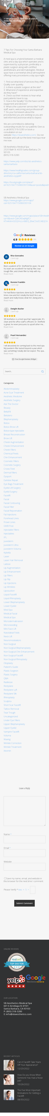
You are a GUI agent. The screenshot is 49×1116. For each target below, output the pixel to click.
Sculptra (7, 701)
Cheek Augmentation (14, 442)
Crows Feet (9, 468)
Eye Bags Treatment (13, 484)
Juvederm (8, 541)
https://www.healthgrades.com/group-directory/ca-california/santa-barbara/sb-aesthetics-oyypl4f (23, 173)
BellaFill (7, 411)
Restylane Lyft (10, 689)
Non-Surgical (10, 644)
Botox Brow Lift (11, 426)
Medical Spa (9, 617)
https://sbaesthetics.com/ (24, 134)
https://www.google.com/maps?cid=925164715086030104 (19, 202)
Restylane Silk (10, 693)
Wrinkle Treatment (12, 746)
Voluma (7, 735)
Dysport (7, 476)
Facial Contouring (12, 503)
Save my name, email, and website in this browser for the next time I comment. (24, 880)
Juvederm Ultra (11, 545)
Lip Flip (7, 579)
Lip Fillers (8, 575)
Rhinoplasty (9, 697)
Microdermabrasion (13, 621)
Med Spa (8, 609)
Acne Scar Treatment (14, 392)
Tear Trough (9, 712)
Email (7, 847)
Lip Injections (10, 583)
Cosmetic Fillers (11, 461)
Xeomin (7, 750)
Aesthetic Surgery (12, 400)
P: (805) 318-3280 (13, 1011)
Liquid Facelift (10, 594)
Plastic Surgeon (11, 670)
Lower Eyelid (10, 606)
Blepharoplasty (11, 419)
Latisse (7, 564)
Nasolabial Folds (11, 632)
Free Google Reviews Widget (25, 359)
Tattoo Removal (11, 708)
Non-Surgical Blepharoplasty (17, 647)
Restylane (8, 686)
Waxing (7, 739)
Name (7, 834)
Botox (6, 423)
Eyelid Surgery (10, 491)
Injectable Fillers (11, 529)
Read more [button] (8, 274)
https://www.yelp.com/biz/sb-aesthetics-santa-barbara (23, 163)
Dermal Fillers (10, 472)
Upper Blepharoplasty (14, 724)
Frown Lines (9, 522)
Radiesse (8, 682)
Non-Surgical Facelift (13, 655)
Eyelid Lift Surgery (12, 487)
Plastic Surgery (11, 674)
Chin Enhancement (13, 457)
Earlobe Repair (11, 480)
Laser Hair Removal (13, 560)
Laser (6, 556)
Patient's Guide (11, 666)
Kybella (7, 552)
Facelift (7, 495)
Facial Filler (9, 506)
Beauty (7, 407)
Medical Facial (10, 613)
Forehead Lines (11, 518)
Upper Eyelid (10, 727)
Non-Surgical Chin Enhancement (19, 651)
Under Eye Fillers (12, 720)
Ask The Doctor (11, 404)
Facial (6, 499)
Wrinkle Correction (12, 743)
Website (8, 861)
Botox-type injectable (14, 430)
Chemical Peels (11, 453)
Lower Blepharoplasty (14, 602)
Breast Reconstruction (14, 434)
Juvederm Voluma (12, 548)
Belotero (8, 415)
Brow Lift (8, 438)
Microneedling (10, 625)
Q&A (6, 678)
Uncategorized (11, 716)
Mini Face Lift (10, 628)
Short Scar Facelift (12, 705)
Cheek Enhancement (14, 445)
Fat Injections (10, 514)
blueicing (11, 25)
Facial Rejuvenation (13, 510)
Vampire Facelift (11, 731)
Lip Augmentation (12, 567)
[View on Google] (6, 256)
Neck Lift (8, 636)
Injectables (9, 533)
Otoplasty (8, 663)
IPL (5, 537)
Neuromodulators (12, 640)
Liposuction (9, 590)
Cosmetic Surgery (12, 465)
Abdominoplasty (11, 388)
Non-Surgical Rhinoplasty (15, 659)
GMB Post (8, 525)
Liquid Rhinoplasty (12, 598)
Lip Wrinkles (9, 586)
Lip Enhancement (12, 571)
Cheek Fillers (10, 449)
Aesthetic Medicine (13, 396)
